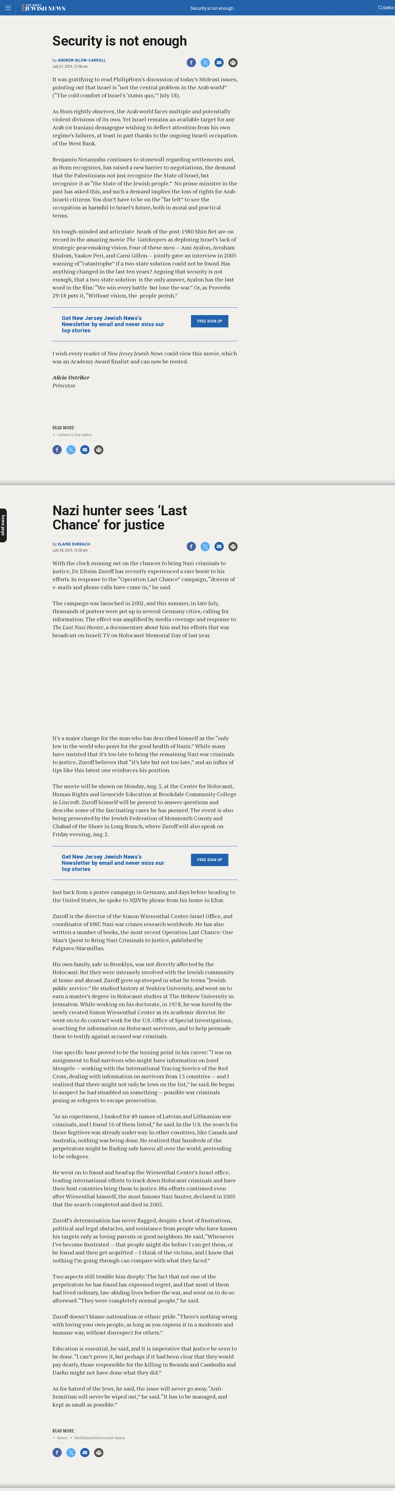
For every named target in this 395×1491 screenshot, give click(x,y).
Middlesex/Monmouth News (99, 1438)
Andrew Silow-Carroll (82, 60)
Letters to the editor (74, 434)
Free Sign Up (209, 321)
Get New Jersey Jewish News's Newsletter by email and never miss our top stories (113, 324)
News (62, 1438)
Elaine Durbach (74, 544)
